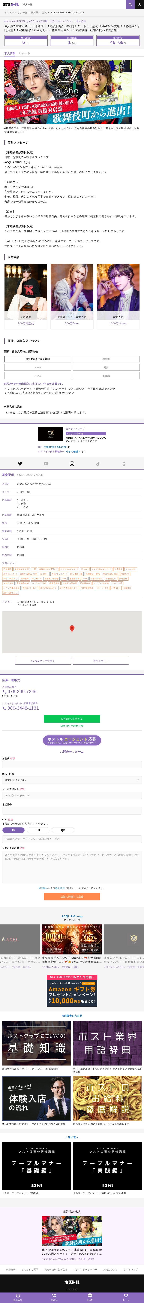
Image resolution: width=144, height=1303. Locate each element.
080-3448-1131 (23, 708)
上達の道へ (72, 1137)
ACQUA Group (72, 916)
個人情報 (60, 888)
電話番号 (7, 804)
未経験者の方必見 (72, 1015)
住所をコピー (101, 661)
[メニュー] (139, 4)
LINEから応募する (72, 718)
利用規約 (43, 888)
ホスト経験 (8, 773)
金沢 (44, 12)
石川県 (34, 12)
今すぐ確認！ (73, 451)
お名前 (8, 758)
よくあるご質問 (30, 1269)
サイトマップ (131, 1269)
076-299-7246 (22, 691)
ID (13, 830)
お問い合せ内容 (13, 848)
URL (38, 830)
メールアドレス (13, 789)
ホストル (9, 12)
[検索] (130, 4)
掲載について (110, 1269)
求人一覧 (27, 4)
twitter (20, 463)
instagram (72, 463)
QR (63, 830)
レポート (24, 53)
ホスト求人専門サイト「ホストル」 (11, 4)
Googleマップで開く (43, 661)
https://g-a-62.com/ (55, 447)
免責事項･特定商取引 (55, 1269)
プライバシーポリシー (85, 1269)
